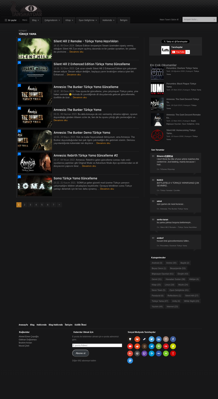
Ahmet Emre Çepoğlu (29, 336)
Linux (169, 285)
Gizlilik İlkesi (80, 324)
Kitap (68, 20)
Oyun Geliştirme (86, 20)
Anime (171, 263)
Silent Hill (191, 295)
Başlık (193, 121)
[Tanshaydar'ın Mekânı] (18, 14)
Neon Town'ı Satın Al (169, 19)
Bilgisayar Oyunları (173, 124)
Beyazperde (178, 268)
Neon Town (158, 290)
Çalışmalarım (51, 20)
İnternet (172, 306)
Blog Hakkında (56, 324)
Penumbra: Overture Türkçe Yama (182, 68)
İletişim (123, 20)
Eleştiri (183, 274)
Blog (34, 20)
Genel (157, 279)
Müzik (183, 285)
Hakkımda (107, 20)
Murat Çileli (24, 346)
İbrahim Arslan (25, 343)
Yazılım (157, 306)
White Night (191, 301)
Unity (197, 124)
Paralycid (158, 295)
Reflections (174, 295)
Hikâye (194, 279)
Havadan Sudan (175, 279)
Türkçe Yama (196, 90)
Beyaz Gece (159, 268)
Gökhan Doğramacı (28, 339)
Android (157, 263)
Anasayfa (23, 324)
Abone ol (80, 353)
